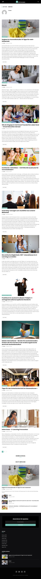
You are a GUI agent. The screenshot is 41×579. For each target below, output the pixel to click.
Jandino (10, 10)
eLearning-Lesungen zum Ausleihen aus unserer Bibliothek (18, 211)
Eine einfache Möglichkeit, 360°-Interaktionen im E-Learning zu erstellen (19, 256)
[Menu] (3, 2)
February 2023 (4, 536)
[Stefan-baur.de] (20, 1)
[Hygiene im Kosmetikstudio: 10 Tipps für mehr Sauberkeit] (20, 29)
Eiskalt (4, 85)
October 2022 (4, 543)
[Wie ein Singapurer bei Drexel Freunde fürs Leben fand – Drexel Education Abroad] (20, 114)
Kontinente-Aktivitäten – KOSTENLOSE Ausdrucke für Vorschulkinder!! (20, 169)
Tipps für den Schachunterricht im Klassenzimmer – (20, 388)
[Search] (38, 2)
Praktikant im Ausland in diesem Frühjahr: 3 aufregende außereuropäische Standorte (17, 299)
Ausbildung (4, 36)
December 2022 (4, 540)
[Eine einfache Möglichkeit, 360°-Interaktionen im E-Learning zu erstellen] (20, 244)
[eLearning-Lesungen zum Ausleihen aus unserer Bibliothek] (20, 200)
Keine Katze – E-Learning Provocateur (15, 429)
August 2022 (4, 547)
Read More (4, 101)
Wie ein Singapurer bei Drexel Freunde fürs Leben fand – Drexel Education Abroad (20, 126)
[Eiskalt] (20, 74)
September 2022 (4, 545)
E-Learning (4, 82)
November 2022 (4, 541)
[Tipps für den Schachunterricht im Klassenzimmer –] (20, 377)
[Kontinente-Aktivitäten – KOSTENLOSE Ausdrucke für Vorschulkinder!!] (20, 157)
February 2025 (4, 535)
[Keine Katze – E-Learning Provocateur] (20, 419)
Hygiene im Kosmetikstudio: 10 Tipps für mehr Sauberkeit (17, 40)
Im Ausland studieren (6, 122)
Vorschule (4, 165)
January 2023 (4, 538)
